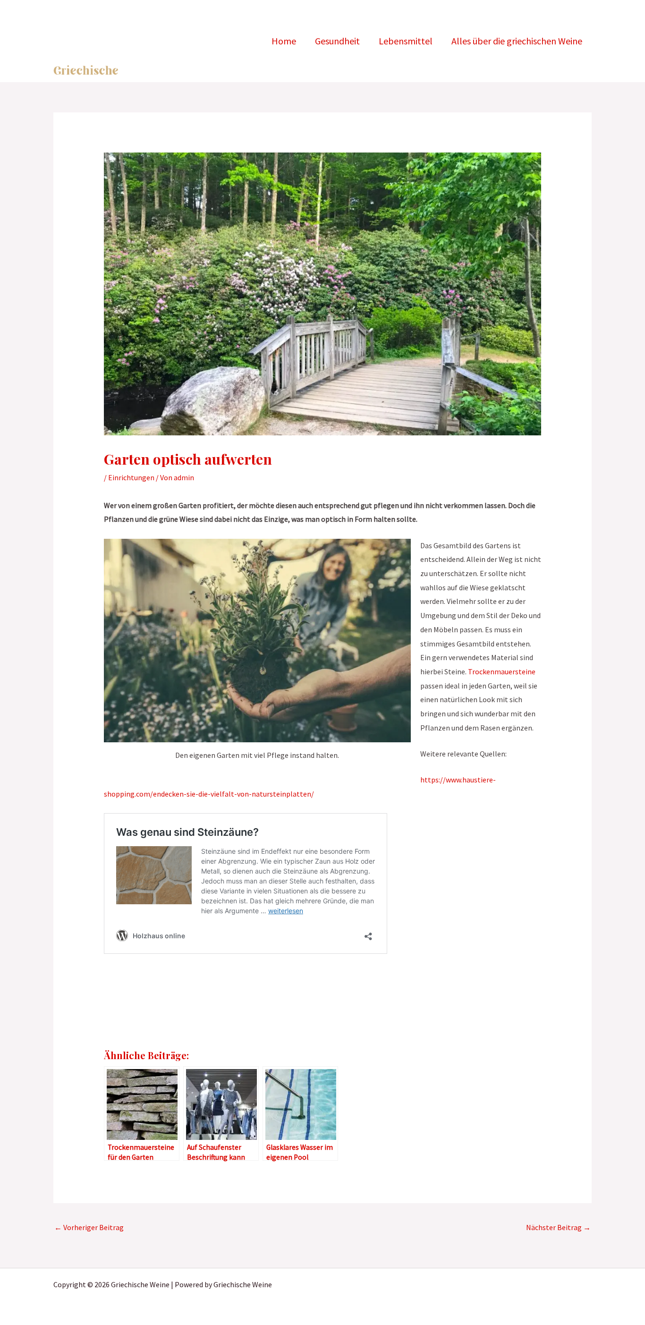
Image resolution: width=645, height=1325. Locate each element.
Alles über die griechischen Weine (516, 41)
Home (284, 41)
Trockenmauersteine (501, 671)
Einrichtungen (131, 477)
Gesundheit (337, 41)
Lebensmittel (406, 41)
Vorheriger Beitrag (89, 1227)
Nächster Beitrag (558, 1227)
